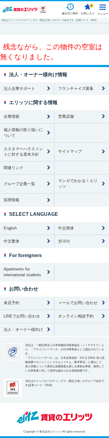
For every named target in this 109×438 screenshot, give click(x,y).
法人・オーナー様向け (23, 329)
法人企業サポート (19, 88)
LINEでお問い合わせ (22, 316)
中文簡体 (66, 228)
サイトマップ (70, 151)
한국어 (64, 241)
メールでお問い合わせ (77, 302)
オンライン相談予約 (76, 316)
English (10, 228)
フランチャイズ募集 (76, 88)
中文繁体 (11, 241)
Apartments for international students (22, 272)
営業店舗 (66, 116)
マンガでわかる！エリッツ (77, 183)
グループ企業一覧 (19, 184)
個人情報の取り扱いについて (23, 132)
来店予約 (11, 302)
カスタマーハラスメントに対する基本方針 (23, 152)
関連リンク (13, 167)
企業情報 (11, 116)
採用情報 (11, 200)
